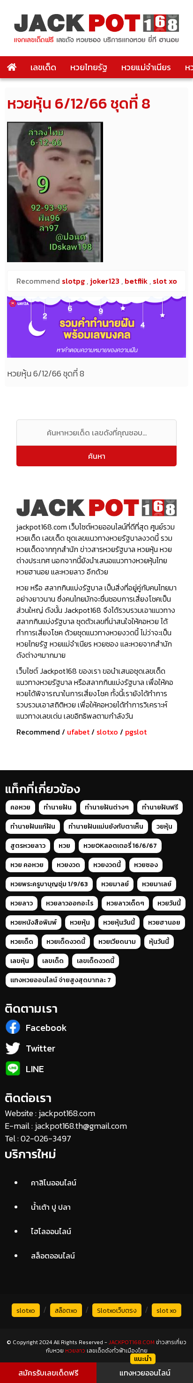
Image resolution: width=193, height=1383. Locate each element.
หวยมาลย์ (115, 884)
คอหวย (20, 807)
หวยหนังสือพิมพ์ (33, 922)
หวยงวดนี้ (107, 865)
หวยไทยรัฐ (88, 67)
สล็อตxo (66, 1311)
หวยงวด (68, 865)
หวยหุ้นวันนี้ (119, 922)
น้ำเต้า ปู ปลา (51, 1207)
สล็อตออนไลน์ (53, 1255)
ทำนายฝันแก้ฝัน (32, 826)
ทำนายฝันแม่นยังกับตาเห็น (105, 826)
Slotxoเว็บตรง (117, 1311)
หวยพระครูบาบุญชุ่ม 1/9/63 (49, 884)
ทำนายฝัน (58, 807)
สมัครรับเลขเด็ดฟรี (48, 1372)
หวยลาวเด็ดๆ (125, 903)
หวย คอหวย (27, 865)
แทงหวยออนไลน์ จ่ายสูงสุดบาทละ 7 (60, 980)
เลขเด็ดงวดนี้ (95, 961)
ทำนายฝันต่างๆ (107, 807)
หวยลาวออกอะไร (69, 903)
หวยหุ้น (80, 922)
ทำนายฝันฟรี (160, 807)
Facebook (46, 1028)
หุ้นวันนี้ (159, 942)
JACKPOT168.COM (132, 1342)
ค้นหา (96, 456)
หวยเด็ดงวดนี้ (65, 942)
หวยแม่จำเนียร (146, 67)
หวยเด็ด (21, 942)
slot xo (166, 1311)
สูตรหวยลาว (27, 846)
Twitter (40, 1048)
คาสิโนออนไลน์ (53, 1182)
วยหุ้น (164, 826)
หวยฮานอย (164, 922)
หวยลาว (21, 903)
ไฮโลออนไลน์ (51, 1231)
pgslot (136, 731)
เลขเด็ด (43, 67)
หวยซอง (146, 865)
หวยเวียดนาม (117, 942)
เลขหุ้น (19, 961)
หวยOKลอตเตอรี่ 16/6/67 (120, 846)
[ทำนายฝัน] (96, 327)
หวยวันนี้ (169, 903)
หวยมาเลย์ (156, 884)
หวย (64, 846)
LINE (35, 1069)
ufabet (78, 731)
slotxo (107, 731)
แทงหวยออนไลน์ (145, 1372)
